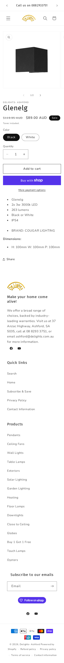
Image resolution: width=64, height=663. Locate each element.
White (30, 137)
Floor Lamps (16, 506)
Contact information (45, 655)
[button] (8, 18)
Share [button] (11, 259)
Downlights (15, 515)
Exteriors (13, 471)
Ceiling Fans (15, 444)
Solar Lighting (17, 480)
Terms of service (20, 655)
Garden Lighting (18, 488)
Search (12, 374)
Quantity (8, 146)
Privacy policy (48, 649)
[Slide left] (24, 95)
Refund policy (28, 649)
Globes (12, 533)
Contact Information (21, 409)
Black (11, 137)
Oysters (12, 560)
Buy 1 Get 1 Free (19, 542)
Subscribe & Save (19, 391)
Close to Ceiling (18, 524)
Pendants (13, 435)
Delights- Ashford (30, 644)
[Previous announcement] (7, 5)
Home (11, 382)
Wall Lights (15, 453)
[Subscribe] (52, 586)
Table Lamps (16, 462)
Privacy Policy (16, 400)
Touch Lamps (16, 551)
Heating (12, 498)
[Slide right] (40, 95)
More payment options (32, 190)
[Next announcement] (57, 5)
